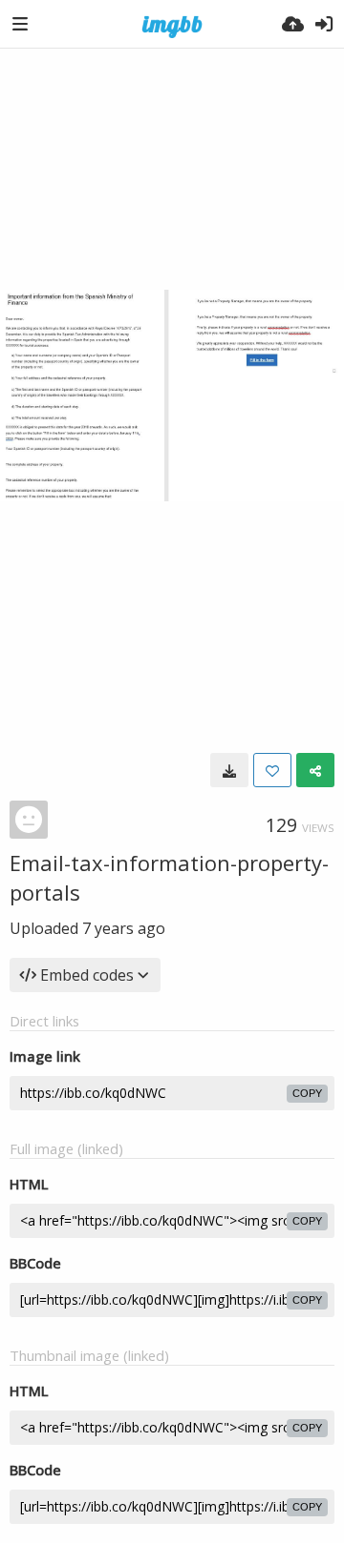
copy (307, 1093)
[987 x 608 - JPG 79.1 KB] (229, 770)
